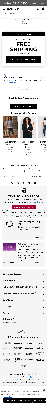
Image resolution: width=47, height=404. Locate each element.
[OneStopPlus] (7, 343)
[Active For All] (40, 354)
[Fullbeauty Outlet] (23, 365)
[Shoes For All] (18, 360)
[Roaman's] (29, 343)
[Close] (44, 389)
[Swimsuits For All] (29, 354)
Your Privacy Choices (21, 377)
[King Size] (40, 360)
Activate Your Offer (23, 59)
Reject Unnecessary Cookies (18, 400)
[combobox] (23, 13)
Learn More (12, 83)
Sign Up (36, 177)
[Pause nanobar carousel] (20, 23)
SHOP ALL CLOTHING (23, 107)
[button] (38, 8)
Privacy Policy (8, 397)
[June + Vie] (7, 354)
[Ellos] (40, 348)
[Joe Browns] (29, 348)
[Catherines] (40, 343)
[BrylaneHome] (29, 360)
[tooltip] (7, 3)
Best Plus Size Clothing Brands (13, 382)
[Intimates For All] (7, 360)
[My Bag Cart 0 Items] (43, 8)
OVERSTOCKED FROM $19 (23, 19)
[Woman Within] (18, 343)
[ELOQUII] (18, 354)
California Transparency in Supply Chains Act (22, 379)
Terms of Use (29, 374)
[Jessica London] (7, 348)
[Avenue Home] (13, 9)
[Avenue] (18, 348)
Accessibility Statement (36, 382)
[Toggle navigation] (4, 9)
